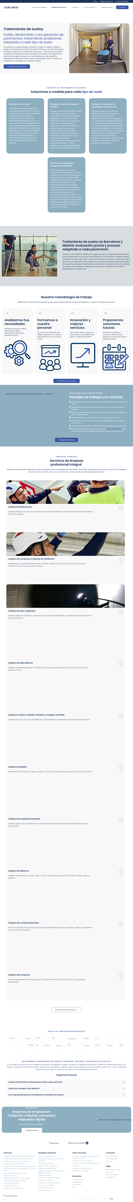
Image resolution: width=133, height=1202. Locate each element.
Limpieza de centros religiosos (14, 1188)
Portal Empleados (112, 1159)
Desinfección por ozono (80, 1171)
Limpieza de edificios (11, 1176)
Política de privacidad (113, 1170)
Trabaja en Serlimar (66, 440)
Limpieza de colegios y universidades (16, 1161)
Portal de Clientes (112, 1156)
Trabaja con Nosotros (106, 1)
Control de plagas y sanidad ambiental (85, 1163)
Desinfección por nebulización (82, 1161)
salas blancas (36, 472)
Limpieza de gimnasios (11, 1183)
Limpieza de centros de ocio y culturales (17, 1178)
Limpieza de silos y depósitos (48, 1166)
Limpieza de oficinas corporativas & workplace (19, 1156)
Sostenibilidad (77, 1182)
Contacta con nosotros (16, 66)
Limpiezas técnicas (58, 7)
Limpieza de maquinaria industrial (49, 1178)
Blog (95, 1)
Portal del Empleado (122, 1)
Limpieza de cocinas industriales (49, 1183)
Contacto (122, 7)
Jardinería (75, 1166)
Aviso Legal (109, 1172)
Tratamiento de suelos (46, 1163)
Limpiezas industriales (11, 1186)
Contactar (109, 1161)
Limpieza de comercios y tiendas (15, 1181)
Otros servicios (90, 7)
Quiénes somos (77, 1180)
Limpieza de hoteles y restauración (15, 1173)
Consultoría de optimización (82, 1168)
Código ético (76, 1185)
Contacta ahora (31, 1130)
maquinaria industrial (113, 429)
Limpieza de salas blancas (47, 1168)
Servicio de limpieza (40, 7)
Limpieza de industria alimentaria (15, 1164)
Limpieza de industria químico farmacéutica (18, 1159)
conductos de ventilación (58, 472)
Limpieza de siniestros (45, 1180)
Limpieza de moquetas (46, 1185)
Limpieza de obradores (46, 1188)
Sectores (75, 7)
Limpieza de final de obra (46, 1156)
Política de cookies (112, 1175)
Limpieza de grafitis (44, 1175)
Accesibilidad (110, 1177)
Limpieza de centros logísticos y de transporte (19, 1166)
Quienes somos (106, 7)
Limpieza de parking (44, 1190)
